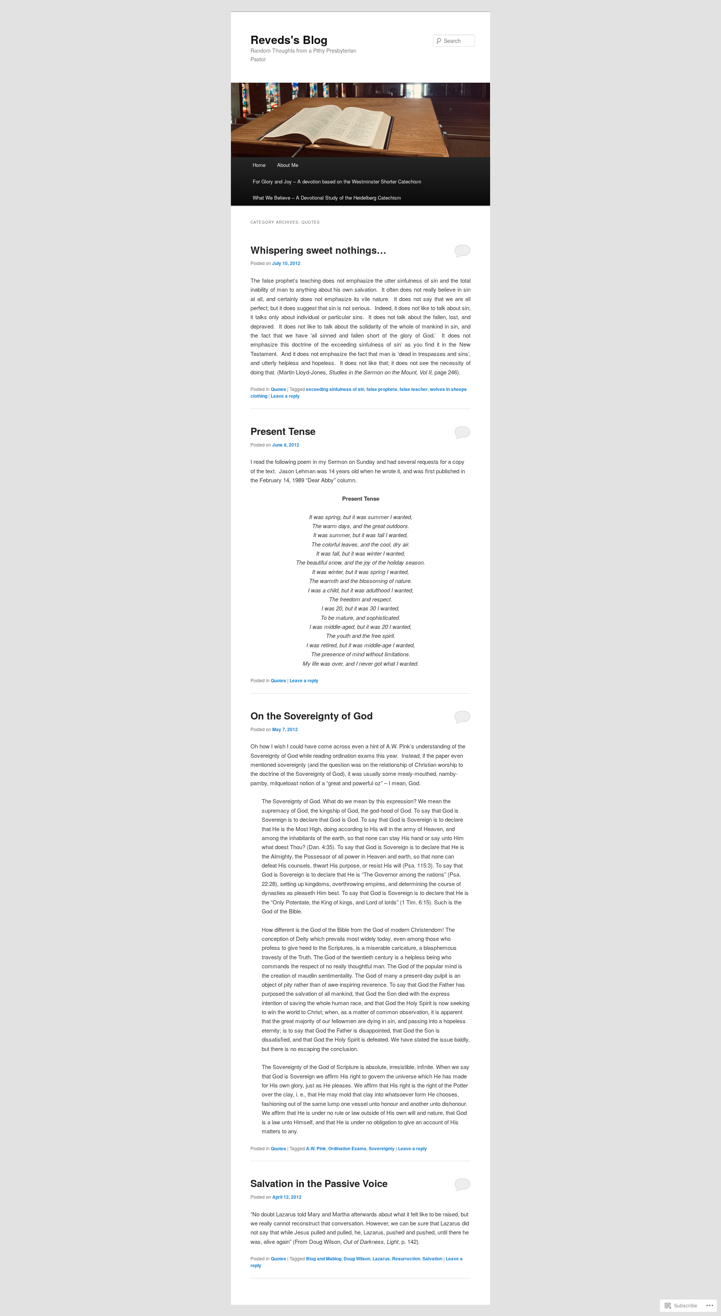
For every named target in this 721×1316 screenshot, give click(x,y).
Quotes (278, 389)
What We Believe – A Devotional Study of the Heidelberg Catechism (327, 197)
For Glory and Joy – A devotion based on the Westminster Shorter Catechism (337, 181)
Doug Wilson (357, 1258)
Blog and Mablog (323, 1258)
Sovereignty (382, 1148)
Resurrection (406, 1258)
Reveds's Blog (288, 39)
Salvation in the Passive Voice (319, 1183)
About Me (287, 164)
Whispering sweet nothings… (318, 250)
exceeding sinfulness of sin (335, 389)
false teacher (414, 389)
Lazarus (381, 1258)
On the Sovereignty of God (311, 715)
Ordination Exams (347, 1148)
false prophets (382, 389)
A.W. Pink (316, 1148)
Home (259, 164)
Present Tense (282, 431)
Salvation (432, 1258)
